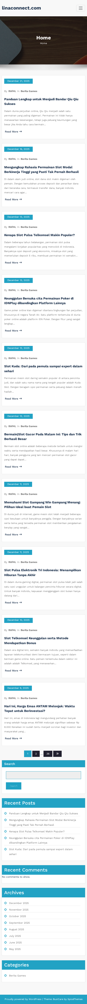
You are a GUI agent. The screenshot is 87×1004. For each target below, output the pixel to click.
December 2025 (19, 903)
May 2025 (15, 949)
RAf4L (12, 91)
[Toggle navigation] (80, 8)
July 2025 (15, 935)
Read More (11, 131)
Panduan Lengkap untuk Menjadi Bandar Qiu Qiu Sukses (43, 813)
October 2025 (17, 916)
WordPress (35, 999)
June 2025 (15, 942)
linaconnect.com (21, 8)
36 (47, 753)
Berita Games (29, 91)
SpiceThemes (75, 999)
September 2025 (19, 922)
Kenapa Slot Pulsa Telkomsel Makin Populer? (39, 235)
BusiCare (58, 999)
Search (9, 764)
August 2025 (16, 929)
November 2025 (19, 909)
